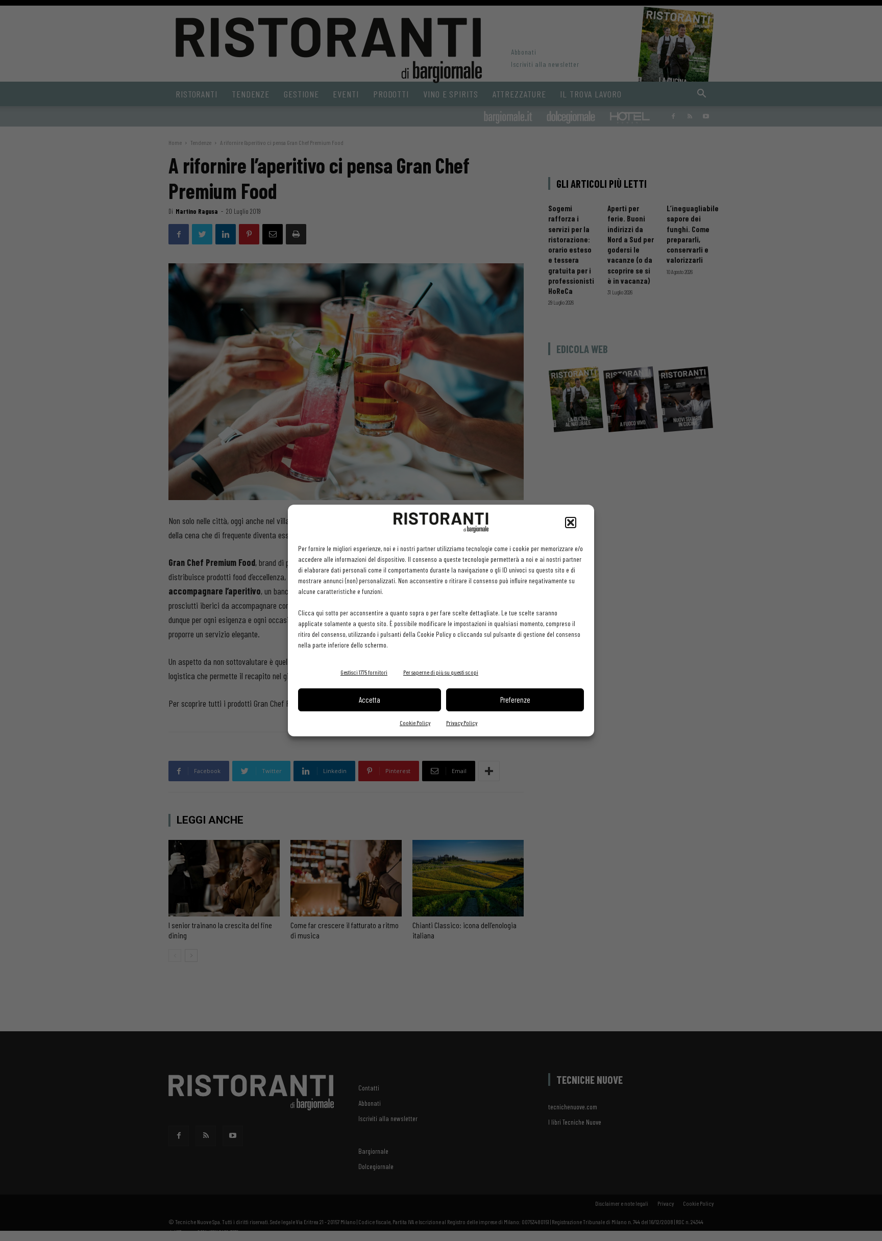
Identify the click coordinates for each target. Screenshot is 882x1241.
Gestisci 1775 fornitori (363, 672)
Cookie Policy (415, 722)
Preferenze (515, 699)
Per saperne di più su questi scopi (440, 672)
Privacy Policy (461, 722)
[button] (571, 522)
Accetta (369, 699)
